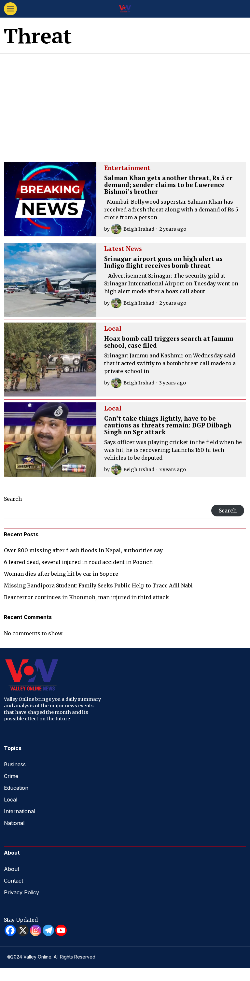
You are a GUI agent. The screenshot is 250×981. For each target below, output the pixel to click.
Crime (11, 776)
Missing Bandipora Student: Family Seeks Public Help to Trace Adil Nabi (98, 585)
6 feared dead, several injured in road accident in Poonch (78, 562)
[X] (23, 930)
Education (16, 788)
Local (112, 328)
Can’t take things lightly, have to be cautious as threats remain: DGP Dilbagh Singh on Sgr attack (167, 425)
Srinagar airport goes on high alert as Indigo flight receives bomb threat (163, 262)
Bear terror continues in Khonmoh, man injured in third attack (86, 597)
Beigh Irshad (138, 229)
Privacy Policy (21, 892)
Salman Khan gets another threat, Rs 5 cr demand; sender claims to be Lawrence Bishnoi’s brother (168, 185)
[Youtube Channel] (61, 930)
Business (15, 764)
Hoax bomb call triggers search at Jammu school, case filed (168, 342)
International (19, 811)
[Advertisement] (125, 102)
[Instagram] (35, 930)
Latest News (123, 248)
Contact (13, 880)
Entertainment (127, 168)
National (14, 823)
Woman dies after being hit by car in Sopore (61, 573)
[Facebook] (10, 930)
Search (13, 499)
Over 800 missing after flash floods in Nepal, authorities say (83, 550)
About (11, 869)
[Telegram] (48, 930)
